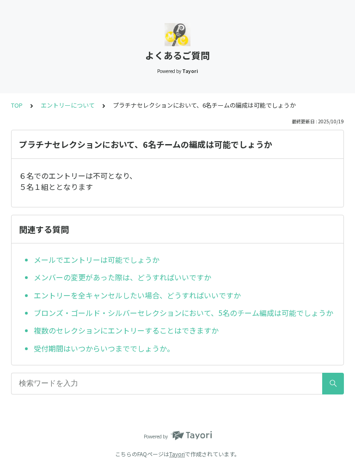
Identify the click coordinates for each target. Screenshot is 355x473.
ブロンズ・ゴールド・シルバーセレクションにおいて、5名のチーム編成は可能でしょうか (183, 312)
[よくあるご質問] (177, 34)
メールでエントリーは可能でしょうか (96, 259)
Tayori (177, 454)
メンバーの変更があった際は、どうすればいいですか (122, 277)
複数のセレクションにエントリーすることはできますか (126, 330)
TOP (17, 105)
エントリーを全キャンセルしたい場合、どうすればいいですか (137, 295)
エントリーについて (68, 105)
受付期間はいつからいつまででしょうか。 (104, 348)
